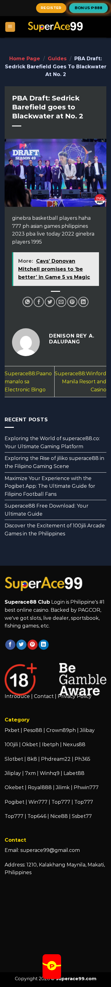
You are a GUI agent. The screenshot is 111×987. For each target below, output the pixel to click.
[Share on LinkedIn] (83, 302)
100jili (11, 744)
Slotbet (14, 759)
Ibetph (50, 744)
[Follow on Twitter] (21, 645)
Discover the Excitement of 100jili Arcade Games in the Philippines (55, 530)
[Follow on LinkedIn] (44, 645)
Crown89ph (61, 730)
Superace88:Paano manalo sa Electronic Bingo (28, 381)
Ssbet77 (82, 816)
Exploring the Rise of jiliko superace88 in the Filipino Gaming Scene (54, 463)
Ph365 (82, 759)
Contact (44, 696)
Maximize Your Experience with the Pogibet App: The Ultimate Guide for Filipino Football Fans (50, 486)
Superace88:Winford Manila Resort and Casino (80, 381)
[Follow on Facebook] (10, 645)
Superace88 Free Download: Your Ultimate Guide (46, 510)
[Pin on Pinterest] (72, 302)
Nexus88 (74, 744)
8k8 (32, 759)
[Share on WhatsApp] (28, 302)
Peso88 (32, 730)
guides (57, 59)
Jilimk (63, 787)
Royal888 (40, 787)
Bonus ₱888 (89, 8)
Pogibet (14, 802)
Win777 (37, 802)
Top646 (36, 816)
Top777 (60, 802)
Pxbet (12, 730)
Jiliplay (13, 773)
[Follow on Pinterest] (32, 645)
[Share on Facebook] (39, 302)
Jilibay (87, 730)
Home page (24, 59)
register (51, 8)
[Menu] (10, 27)
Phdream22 (56, 759)
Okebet (15, 787)
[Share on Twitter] (50, 302)
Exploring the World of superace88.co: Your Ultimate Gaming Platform (52, 443)
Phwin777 (86, 787)
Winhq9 (50, 773)
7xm (30, 773)
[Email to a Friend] (61, 302)
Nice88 (59, 816)
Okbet (30, 744)
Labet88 (74, 773)
